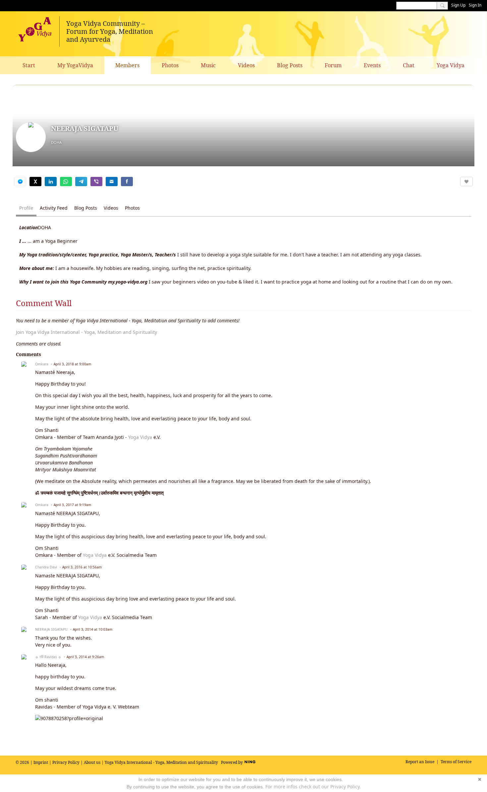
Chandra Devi (46, 567)
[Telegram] (81, 181)
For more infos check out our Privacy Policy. (313, 786)
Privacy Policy (66, 762)
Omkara (41, 364)
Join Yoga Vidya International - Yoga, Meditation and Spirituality (86, 332)
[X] (35, 181)
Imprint (40, 762)
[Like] (466, 181)
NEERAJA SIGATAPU (51, 629)
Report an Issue (420, 762)
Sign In (475, 5)
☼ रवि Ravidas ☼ (48, 657)
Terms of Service (456, 762)
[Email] (112, 181)
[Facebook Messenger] (20, 181)
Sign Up (458, 5)
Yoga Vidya (140, 437)
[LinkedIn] (51, 181)
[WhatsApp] (66, 181)
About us (92, 762)
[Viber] (96, 181)
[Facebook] (127, 181)
